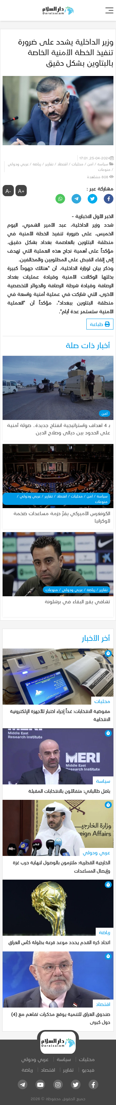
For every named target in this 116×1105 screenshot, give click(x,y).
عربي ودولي (35, 1059)
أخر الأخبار (96, 637)
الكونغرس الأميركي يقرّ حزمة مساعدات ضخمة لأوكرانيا (62, 516)
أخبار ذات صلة (88, 345)
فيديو (88, 1070)
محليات (87, 1059)
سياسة (64, 1059)
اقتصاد (48, 1070)
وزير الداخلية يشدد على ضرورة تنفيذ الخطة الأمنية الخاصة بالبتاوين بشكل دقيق (65, 52)
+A (21, 191)
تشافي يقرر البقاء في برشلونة (77, 601)
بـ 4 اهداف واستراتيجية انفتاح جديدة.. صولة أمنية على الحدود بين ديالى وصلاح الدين (58, 428)
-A (8, 191)
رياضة (27, 1070)
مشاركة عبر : (100, 188)
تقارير (68, 1070)
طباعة (97, 324)
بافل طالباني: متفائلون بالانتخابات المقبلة (69, 791)
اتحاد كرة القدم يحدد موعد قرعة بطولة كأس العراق (59, 942)
